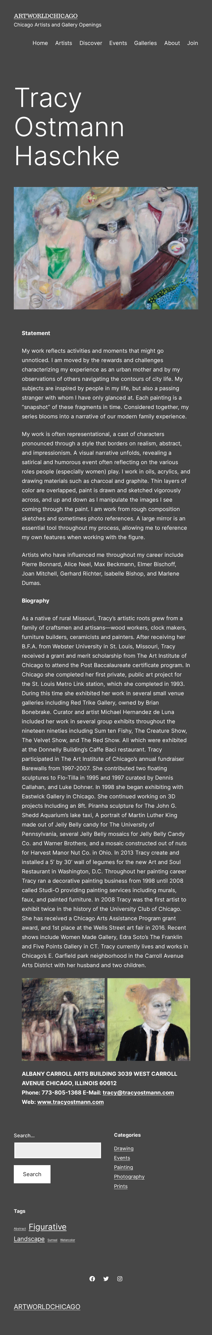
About (172, 43)
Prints (121, 1186)
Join (192, 43)
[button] (63, 1019)
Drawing (124, 1148)
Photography (129, 1176)
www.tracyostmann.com (70, 1102)
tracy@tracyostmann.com (138, 1092)
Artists (63, 43)
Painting (123, 1167)
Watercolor (67, 1240)
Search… (24, 1135)
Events (118, 43)
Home (40, 43)
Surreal (52, 1240)
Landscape (29, 1238)
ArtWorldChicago (46, 16)
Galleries (145, 43)
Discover (91, 43)
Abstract (20, 1228)
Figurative (48, 1227)
